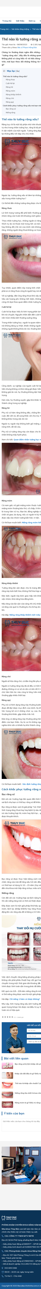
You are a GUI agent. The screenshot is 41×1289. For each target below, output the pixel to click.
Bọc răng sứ (11, 109)
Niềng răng (10, 112)
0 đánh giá (18, 1017)
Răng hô (9, 87)
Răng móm (10, 91)
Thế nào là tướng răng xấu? (15, 76)
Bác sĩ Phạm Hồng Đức (27, 47)
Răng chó (10, 98)
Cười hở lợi (10, 83)
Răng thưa (10, 79)
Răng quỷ (10, 102)
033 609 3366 (11, 1268)
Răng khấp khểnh (13, 94)
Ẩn (17, 71)
